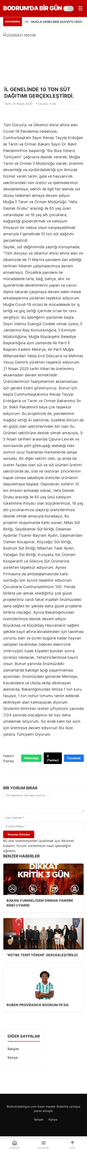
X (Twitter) (53, 758)
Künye (13, 1057)
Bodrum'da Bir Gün (32, 8)
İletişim (13, 1049)
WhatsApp (31, 758)
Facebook (74, 758)
